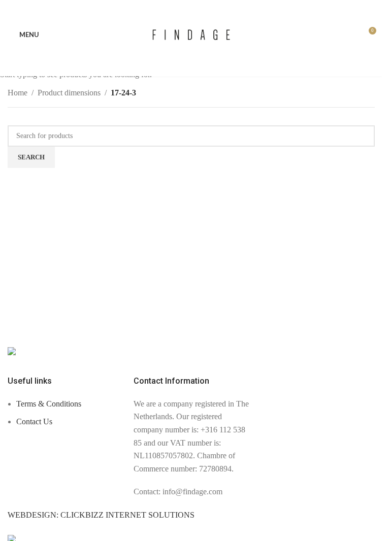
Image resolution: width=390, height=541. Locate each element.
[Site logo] (191, 33)
